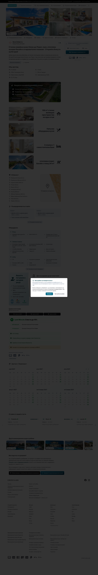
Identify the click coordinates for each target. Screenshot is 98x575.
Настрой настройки (59, 293)
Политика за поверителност (55, 289)
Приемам (49, 293)
